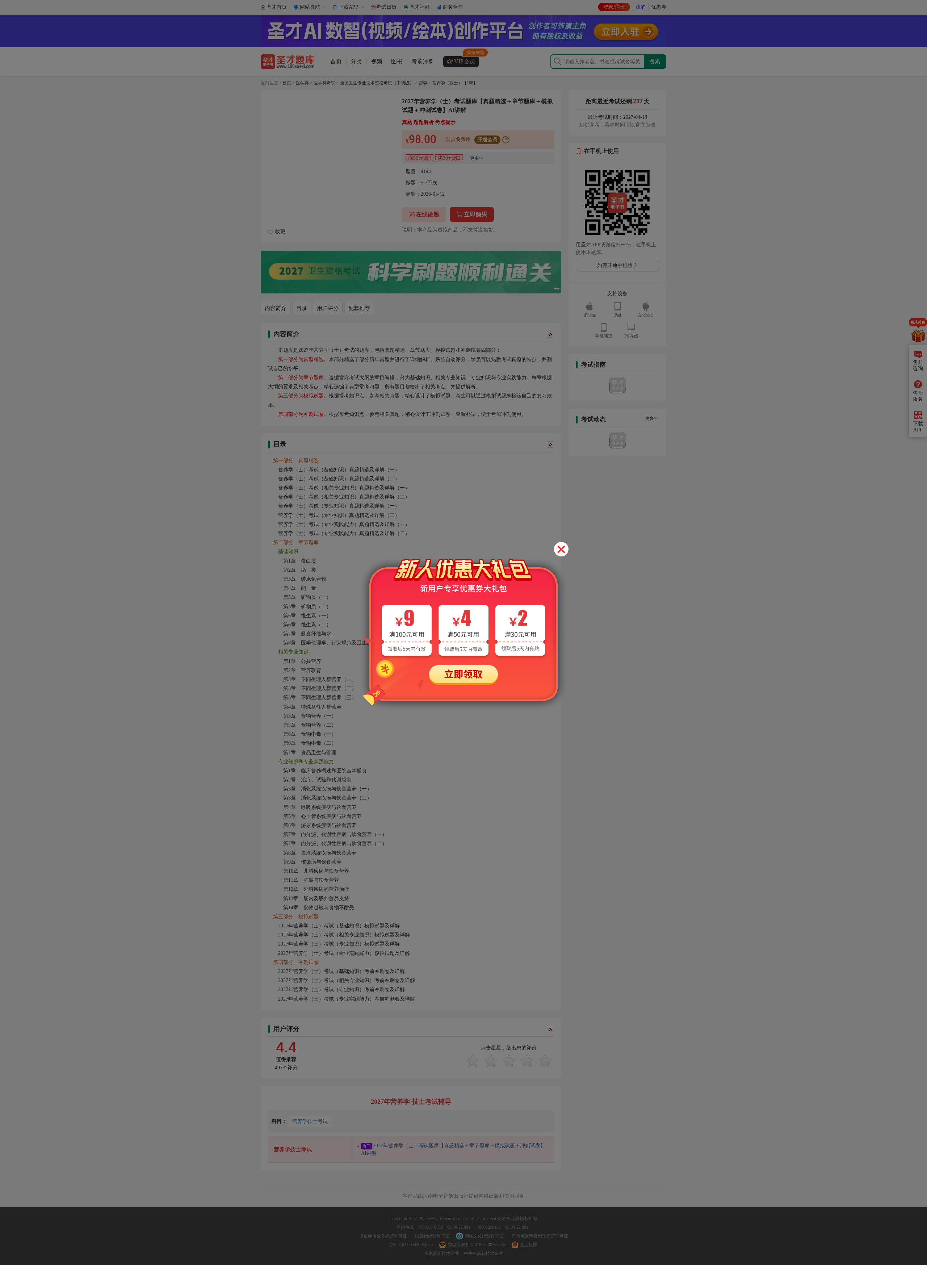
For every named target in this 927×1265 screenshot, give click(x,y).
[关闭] (561, 549)
